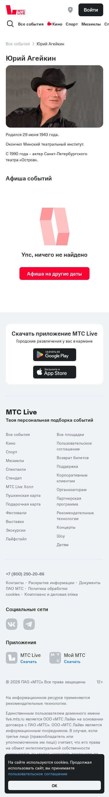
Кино (57, 24)
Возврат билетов (73, 457)
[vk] (11, 624)
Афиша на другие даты (54, 273)
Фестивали (16, 512)
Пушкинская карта (23, 495)
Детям (63, 544)
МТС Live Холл (19, 486)
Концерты (66, 527)
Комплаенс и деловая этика (51, 594)
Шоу (61, 536)
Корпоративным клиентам (72, 477)
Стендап (14, 478)
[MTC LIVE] (16, 10)
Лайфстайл (16, 538)
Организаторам (72, 489)
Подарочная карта (23, 504)
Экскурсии (16, 530)
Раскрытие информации (51, 582)
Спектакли (16, 469)
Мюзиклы (91, 24)
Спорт (72, 24)
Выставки (15, 521)
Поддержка (67, 466)
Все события (31, 24)
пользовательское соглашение (37, 773)
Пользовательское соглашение (74, 446)
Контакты (15, 582)
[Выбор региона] (70, 10)
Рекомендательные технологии (75, 515)
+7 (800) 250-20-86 (25, 574)
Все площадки (70, 434)
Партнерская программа (69, 501)
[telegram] (29, 624)
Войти (91, 9)
